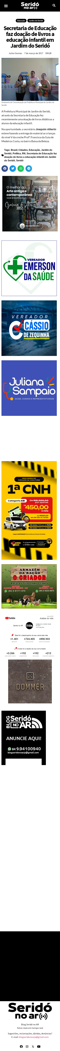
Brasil (14, 150)
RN (23, 153)
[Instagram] (27, 1047)
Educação (21, 20)
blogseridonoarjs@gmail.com (34, 1037)
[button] (6, 6)
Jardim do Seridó (36, 20)
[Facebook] (21, 1047)
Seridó (19, 160)
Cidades (23, 150)
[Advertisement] (29, 438)
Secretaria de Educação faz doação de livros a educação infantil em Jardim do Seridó (30, 157)
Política (17, 153)
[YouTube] (39, 1047)
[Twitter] (33, 1047)
